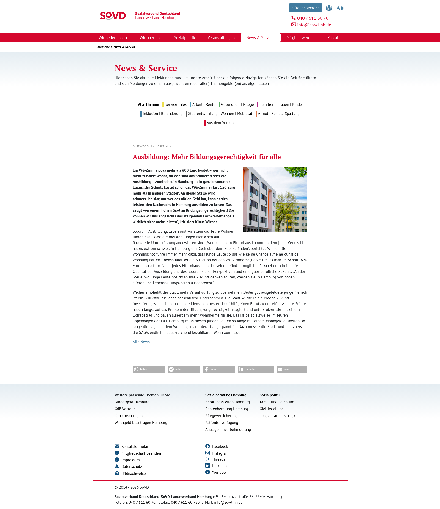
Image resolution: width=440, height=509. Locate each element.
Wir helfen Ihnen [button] (113, 37)
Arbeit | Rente (203, 104)
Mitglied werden (305, 7)
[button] (149, 369)
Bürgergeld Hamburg (132, 401)
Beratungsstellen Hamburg (227, 401)
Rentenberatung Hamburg (226, 408)
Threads (218, 459)
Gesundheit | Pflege (237, 104)
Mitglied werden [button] (301, 37)
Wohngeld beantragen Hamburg (141, 422)
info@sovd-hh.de (314, 25)
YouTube (218, 472)
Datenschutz (131, 466)
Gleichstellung (272, 408)
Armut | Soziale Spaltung (279, 113)
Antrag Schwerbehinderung (228, 429)
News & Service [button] (261, 37)
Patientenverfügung (221, 422)
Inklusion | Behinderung (162, 113)
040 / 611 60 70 (313, 18)
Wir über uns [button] (151, 37)
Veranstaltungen (221, 37)
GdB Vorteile (125, 408)
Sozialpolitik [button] (185, 37)
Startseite (103, 47)
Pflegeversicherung (221, 415)
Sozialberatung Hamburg (225, 395)
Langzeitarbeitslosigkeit (280, 415)
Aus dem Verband (221, 122)
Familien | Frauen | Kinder (281, 104)
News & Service (124, 47)
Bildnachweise (133, 473)
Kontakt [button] (334, 37)
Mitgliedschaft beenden (140, 453)
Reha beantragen (129, 415)
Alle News (141, 341)
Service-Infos (176, 104)
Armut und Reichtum (277, 401)
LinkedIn (219, 465)
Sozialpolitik (270, 395)
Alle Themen (148, 104)
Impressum (130, 459)
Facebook (219, 446)
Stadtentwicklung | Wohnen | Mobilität (220, 113)
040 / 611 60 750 (185, 502)
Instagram (220, 453)
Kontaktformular (134, 446)
